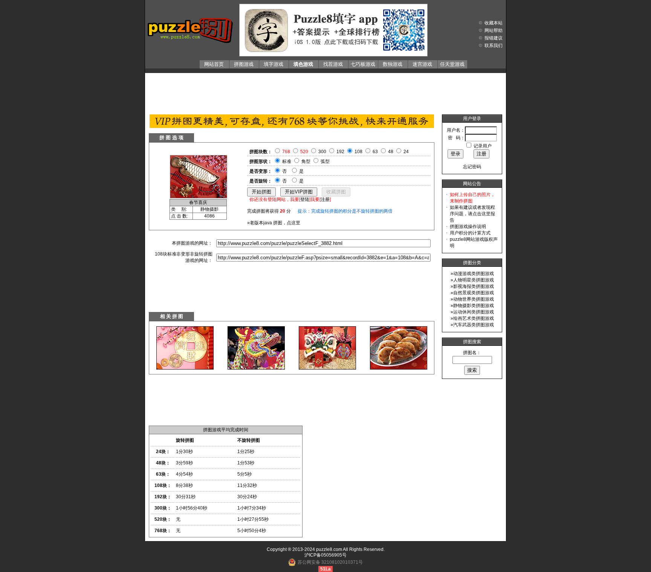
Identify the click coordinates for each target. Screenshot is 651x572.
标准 (286, 161)
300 (322, 151)
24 (406, 151)
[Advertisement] (325, 92)
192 (340, 151)
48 (390, 151)
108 (358, 151)
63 (375, 151)
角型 (305, 161)
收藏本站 (493, 23)
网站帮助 (493, 30)
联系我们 (493, 45)
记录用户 (483, 146)
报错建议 (493, 38)
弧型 (325, 161)
